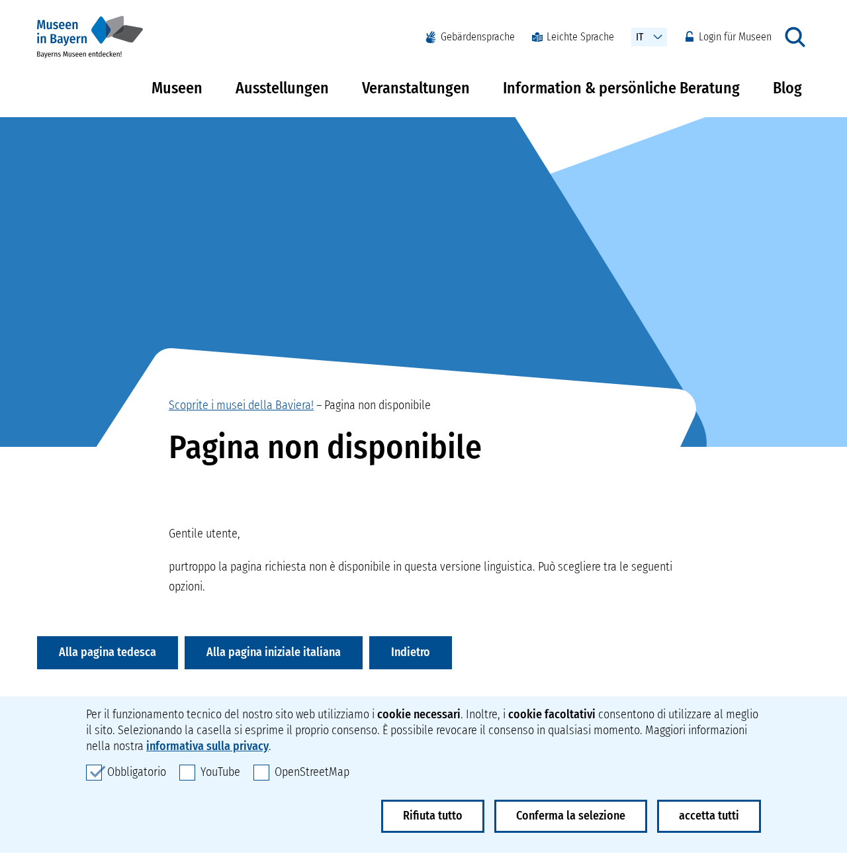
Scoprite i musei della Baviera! (241, 405)
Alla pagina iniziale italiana (273, 652)
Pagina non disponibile (377, 405)
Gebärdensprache (478, 36)
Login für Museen (735, 36)
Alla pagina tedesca (107, 652)
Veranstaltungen (416, 88)
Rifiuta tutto (433, 815)
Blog (787, 88)
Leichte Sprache (580, 36)
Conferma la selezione (570, 815)
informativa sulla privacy (207, 746)
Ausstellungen (282, 88)
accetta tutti (709, 815)
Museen (177, 88)
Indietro (410, 652)
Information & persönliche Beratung (621, 88)
